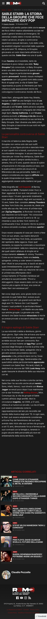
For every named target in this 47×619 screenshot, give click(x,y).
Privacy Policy (34, 609)
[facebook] (17, 598)
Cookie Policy (12, 613)
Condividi (42, 616)
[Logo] (14, 3)
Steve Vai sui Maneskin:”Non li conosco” (29, 526)
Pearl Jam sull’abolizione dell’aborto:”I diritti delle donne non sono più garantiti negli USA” (29, 512)
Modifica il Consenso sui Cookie (28, 613)
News (10, 10)
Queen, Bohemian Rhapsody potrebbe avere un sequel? (27, 555)
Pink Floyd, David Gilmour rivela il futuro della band (28, 541)
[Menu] (3, 3)
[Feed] (29, 598)
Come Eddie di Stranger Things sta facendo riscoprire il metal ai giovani (29, 481)
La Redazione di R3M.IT (14, 609)
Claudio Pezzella (8, 24)
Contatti (26, 609)
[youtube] (21, 598)
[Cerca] (43, 3)
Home (4, 10)
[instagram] (25, 598)
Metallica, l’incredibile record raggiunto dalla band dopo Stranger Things (29, 496)
